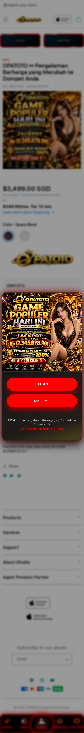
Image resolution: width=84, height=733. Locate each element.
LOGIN (42, 384)
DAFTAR (42, 401)
